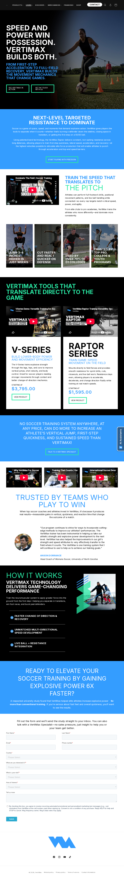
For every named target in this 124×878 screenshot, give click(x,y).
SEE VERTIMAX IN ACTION (16, 88)
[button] (17, 5)
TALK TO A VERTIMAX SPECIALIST (62, 452)
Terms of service (73, 872)
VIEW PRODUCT (20, 397)
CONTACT (95, 4)
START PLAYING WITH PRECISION (62, 160)
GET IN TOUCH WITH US (41, 88)
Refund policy (49, 872)
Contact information (88, 872)
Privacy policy (60, 872)
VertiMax (38, 872)
